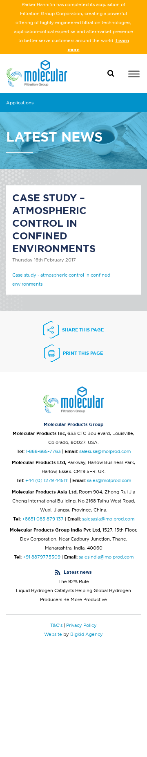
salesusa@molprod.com (105, 451)
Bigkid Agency (86, 634)
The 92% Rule (73, 581)
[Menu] (134, 74)
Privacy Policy (81, 625)
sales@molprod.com (109, 480)
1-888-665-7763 (43, 451)
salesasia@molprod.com (108, 518)
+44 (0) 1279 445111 (47, 480)
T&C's (56, 625)
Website (53, 634)
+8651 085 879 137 (43, 518)
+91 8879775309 (41, 556)
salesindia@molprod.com (106, 556)
